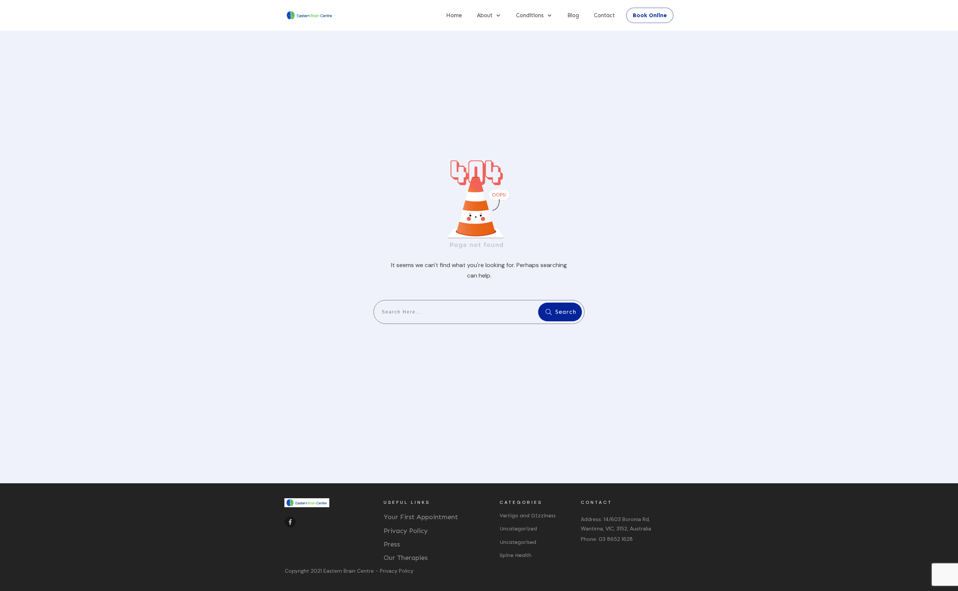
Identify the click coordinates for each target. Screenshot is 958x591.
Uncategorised (518, 542)
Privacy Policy (406, 531)
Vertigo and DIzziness (528, 515)
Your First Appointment (421, 517)
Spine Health (515, 555)
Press (392, 544)
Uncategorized (518, 529)
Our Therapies (406, 558)
